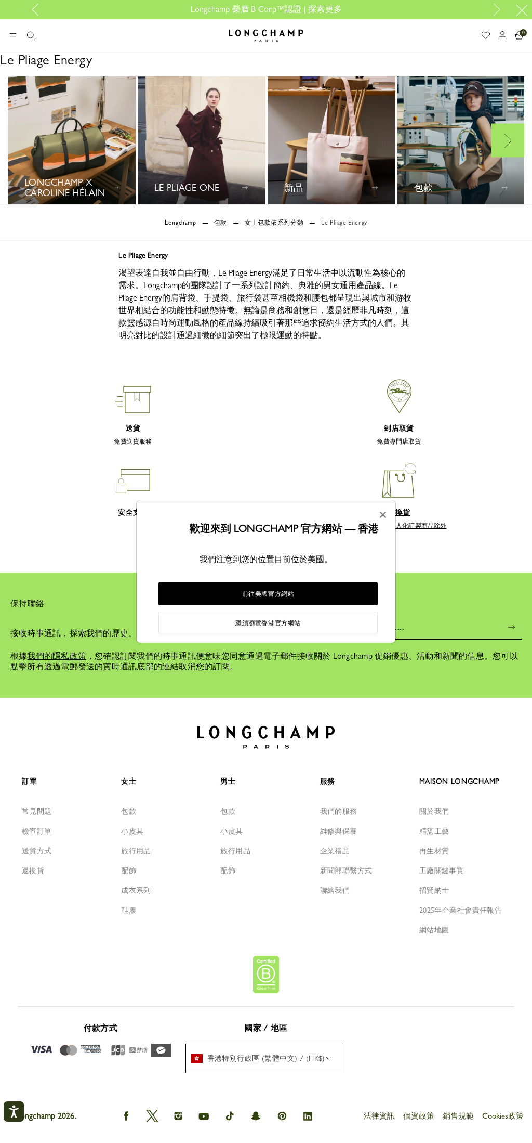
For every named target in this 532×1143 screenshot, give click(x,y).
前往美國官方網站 (268, 594)
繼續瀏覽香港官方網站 (268, 623)
